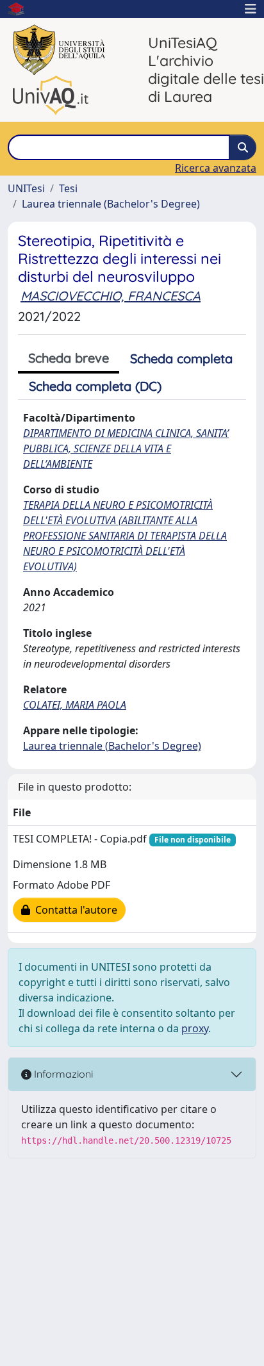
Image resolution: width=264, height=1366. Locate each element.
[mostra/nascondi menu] (250, 9)
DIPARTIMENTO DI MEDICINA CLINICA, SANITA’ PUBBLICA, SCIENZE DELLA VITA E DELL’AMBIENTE (126, 448)
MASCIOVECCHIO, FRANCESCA (111, 296)
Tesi (68, 188)
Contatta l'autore (73, 910)
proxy (194, 1028)
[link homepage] (21, 9)
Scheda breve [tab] (68, 358)
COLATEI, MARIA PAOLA (74, 705)
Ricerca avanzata (215, 168)
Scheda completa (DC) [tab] (95, 386)
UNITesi (26, 188)
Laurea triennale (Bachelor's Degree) (111, 204)
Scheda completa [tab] (181, 358)
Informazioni (62, 1073)
